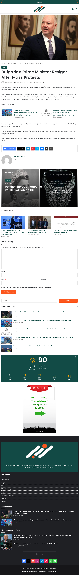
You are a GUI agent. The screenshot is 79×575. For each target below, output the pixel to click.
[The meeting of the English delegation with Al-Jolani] (39, 222)
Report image (5, 492)
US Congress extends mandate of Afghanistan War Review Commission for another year (65, 112)
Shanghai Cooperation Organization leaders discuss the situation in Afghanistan (25, 112)
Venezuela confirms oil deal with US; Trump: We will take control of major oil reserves (43, 346)
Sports (3, 501)
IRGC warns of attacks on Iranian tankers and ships (65, 231)
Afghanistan (5, 480)
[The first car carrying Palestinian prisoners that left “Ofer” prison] (6, 546)
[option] (39, 188)
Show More (39, 554)
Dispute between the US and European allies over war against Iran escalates (13, 232)
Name (3, 271)
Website (43, 279)
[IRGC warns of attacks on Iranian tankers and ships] (66, 222)
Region (3, 483)
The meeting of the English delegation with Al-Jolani (37, 231)
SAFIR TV (53, 568)
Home (5, 63)
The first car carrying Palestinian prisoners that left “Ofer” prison (36, 544)
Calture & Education (7, 495)
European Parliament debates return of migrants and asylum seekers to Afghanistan (43, 337)
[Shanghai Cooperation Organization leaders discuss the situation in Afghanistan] (7, 112)
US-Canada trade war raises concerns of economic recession (21, 188)
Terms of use (42, 571)
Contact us (33, 571)
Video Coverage (6, 489)
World (9, 63)
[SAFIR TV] (39, 9)
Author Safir (8, 82)
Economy (4, 498)
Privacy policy (52, 571)
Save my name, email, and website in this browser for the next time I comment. (27, 287)
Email (3, 279)
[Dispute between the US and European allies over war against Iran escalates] (13, 222)
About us (25, 571)
